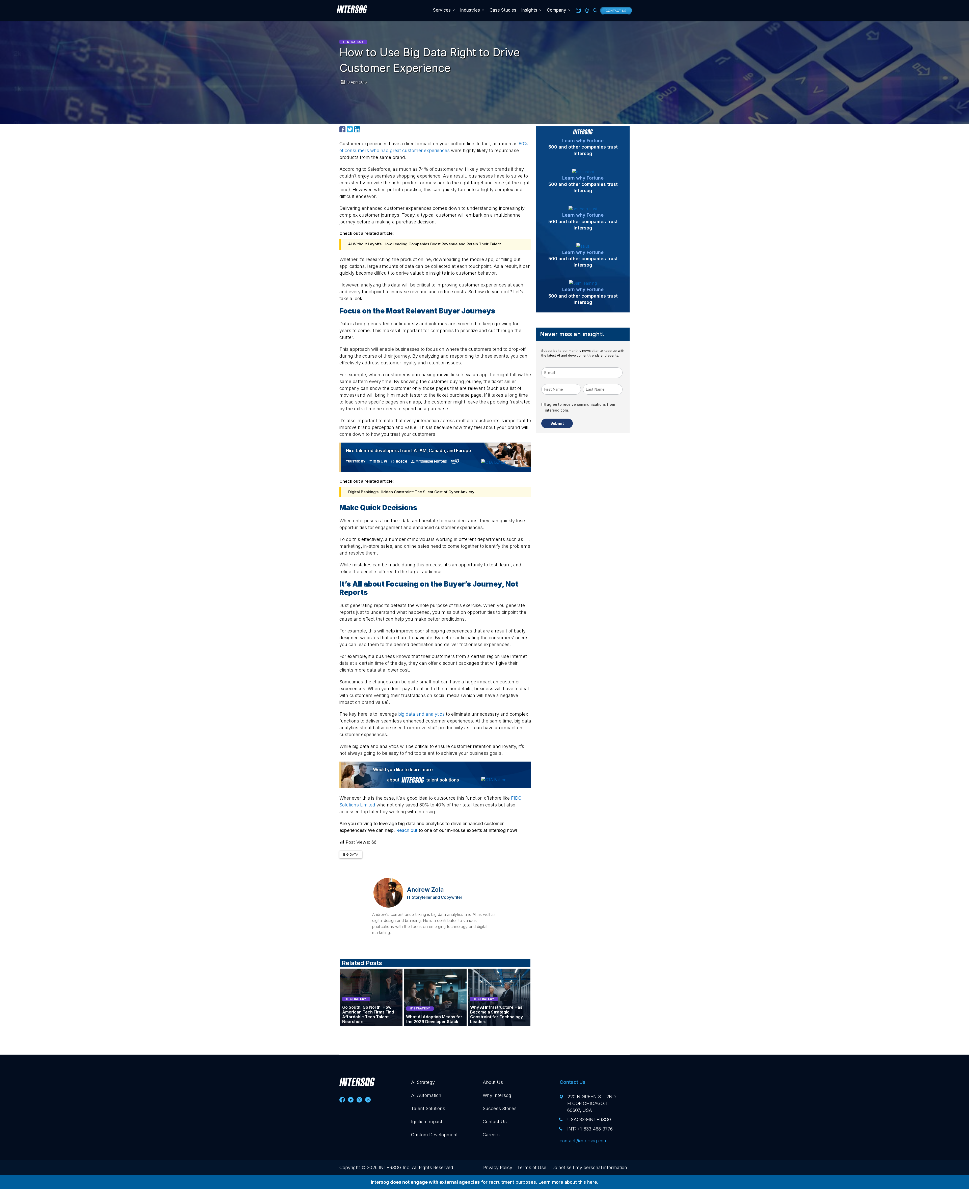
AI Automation (426, 1095)
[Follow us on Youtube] (351, 1100)
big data (350, 854)
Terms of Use (531, 1167)
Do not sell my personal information (589, 1167)
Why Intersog (497, 1095)
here (592, 1182)
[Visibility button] (586, 10)
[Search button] (595, 10)
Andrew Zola (425, 889)
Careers (491, 1134)
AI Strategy (423, 1082)
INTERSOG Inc (394, 1167)
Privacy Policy (497, 1167)
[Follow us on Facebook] (342, 1100)
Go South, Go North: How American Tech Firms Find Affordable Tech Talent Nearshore (368, 1014)
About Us (493, 1082)
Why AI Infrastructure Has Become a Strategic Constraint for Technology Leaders (496, 1014)
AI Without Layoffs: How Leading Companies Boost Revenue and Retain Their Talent (424, 244)
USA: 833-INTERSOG (589, 1119)
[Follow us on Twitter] (359, 1100)
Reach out (406, 830)
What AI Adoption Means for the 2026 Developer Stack (434, 1019)
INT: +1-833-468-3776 (590, 1129)
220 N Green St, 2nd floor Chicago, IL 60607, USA (591, 1103)
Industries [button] (470, 10)
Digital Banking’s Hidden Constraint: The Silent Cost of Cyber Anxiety (411, 491)
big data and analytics (421, 714)
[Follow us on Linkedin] (368, 1100)
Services (442, 10)
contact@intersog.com (584, 1140)
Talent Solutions (428, 1108)
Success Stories (500, 1108)
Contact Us (616, 11)
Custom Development (434, 1134)
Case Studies (503, 10)
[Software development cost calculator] (578, 10)
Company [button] (556, 10)
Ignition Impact (426, 1121)
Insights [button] (529, 10)
